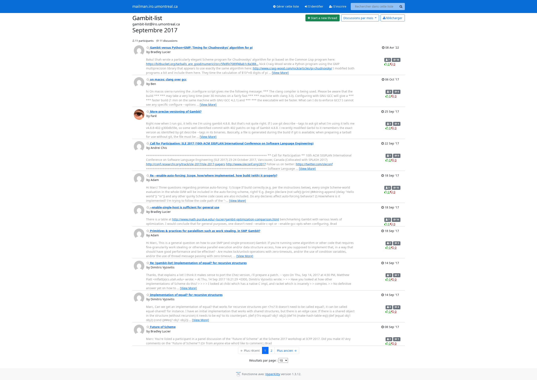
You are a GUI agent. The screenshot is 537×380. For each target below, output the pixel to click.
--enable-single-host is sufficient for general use (184, 207)
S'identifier (315, 6)
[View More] (280, 73)
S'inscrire (339, 6)
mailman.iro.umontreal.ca (155, 6)
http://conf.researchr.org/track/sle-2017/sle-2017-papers (185, 164)
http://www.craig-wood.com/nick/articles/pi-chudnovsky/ (292, 68)
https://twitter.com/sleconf (314, 164)
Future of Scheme (162, 327)
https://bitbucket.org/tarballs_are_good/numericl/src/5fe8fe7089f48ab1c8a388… (202, 64)
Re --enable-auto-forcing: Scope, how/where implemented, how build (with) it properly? (213, 175)
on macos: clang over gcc (167, 79)
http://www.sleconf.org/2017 (246, 164)
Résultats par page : (263, 360)
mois (358, 18)
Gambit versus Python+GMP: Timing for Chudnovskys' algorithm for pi (201, 47)
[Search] (401, 6)
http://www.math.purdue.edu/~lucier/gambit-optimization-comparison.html (225, 219)
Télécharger (394, 18)
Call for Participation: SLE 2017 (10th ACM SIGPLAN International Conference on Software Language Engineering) (231, 143)
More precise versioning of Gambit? (175, 111)
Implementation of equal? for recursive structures (186, 295)
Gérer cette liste (287, 6)
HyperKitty (272, 374)
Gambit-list (147, 18)
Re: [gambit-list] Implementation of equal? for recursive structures (198, 263)
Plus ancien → (287, 351)
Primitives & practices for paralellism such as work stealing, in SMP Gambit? (204, 231)
